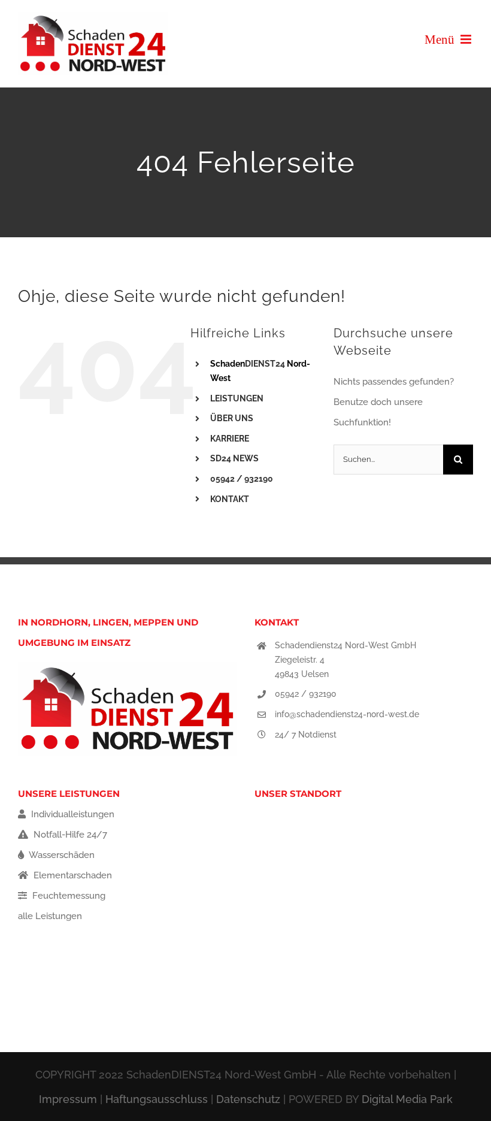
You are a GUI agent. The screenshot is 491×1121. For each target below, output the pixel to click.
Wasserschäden (61, 855)
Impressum (68, 1099)
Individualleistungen (71, 814)
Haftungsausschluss (156, 1099)
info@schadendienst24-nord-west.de (347, 714)
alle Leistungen (50, 916)
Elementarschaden (71, 875)
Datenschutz (248, 1099)
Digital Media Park (407, 1099)
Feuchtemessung (67, 895)
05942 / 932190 (306, 694)
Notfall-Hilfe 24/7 (69, 834)
